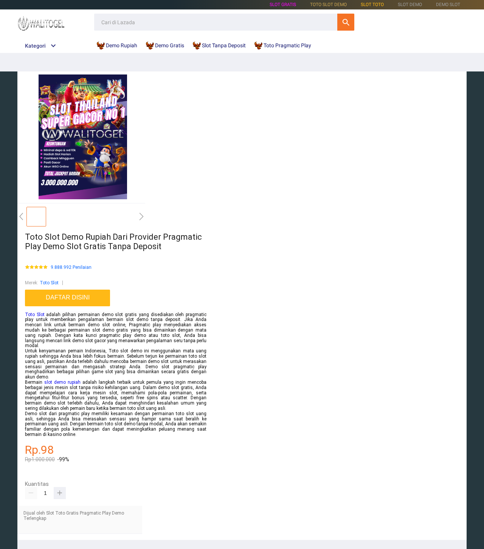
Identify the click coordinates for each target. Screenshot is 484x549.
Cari (345, 22)
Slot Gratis (283, 4)
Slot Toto (372, 4)
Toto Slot (49, 282)
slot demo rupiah (62, 382)
